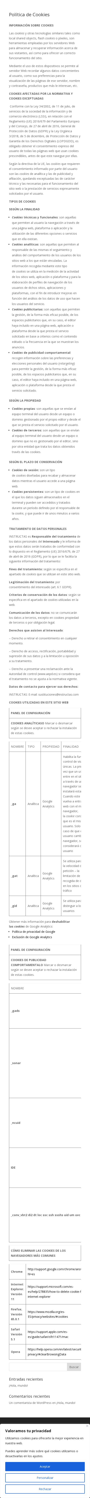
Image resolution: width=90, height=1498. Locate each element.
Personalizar (45, 1478)
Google (50, 932)
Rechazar (45, 1489)
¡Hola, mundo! (18, 1385)
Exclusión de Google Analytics (32, 937)
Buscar (74, 1367)
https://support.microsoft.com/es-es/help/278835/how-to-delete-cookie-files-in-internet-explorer (59, 1292)
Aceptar (45, 1466)
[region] (45, 1461)
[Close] (87, 1426)
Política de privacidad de (28, 932)
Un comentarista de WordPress (30, 1403)
